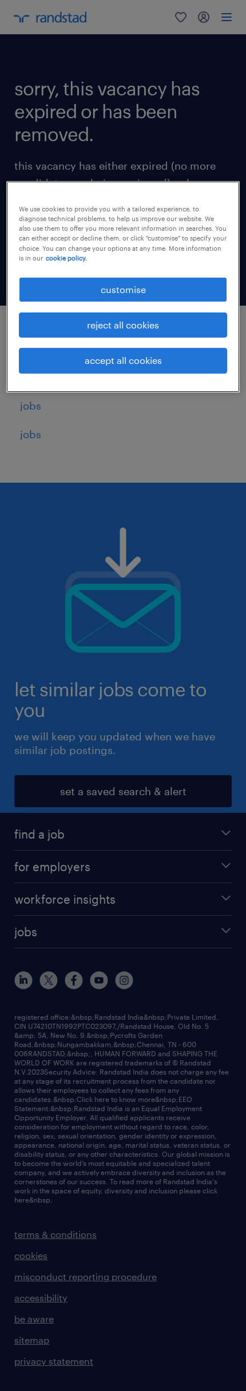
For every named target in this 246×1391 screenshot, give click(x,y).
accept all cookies (123, 360)
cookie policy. (66, 258)
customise (123, 289)
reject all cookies (123, 324)
